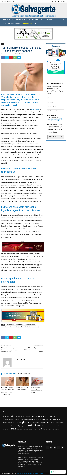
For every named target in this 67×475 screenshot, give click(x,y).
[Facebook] (52, 1)
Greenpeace (35, 422)
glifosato (26, 422)
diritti (54, 419)
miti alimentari (6, 426)
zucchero (57, 429)
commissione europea (29, 419)
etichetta (5, 422)
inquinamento (45, 422)
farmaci (10, 422)
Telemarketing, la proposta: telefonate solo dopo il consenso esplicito (33, 349)
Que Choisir (35, 109)
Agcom (4, 416)
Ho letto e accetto (55, 119)
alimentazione (17, 416)
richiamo (54, 426)
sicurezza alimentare (28, 429)
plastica (44, 426)
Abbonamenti (21, 20)
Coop (37, 419)
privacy (48, 426)
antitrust (42, 416)
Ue (53, 429)
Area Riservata (27, 24)
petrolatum (35, 326)
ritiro (59, 426)
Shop (11, 20)
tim (50, 429)
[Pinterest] (11, 57)
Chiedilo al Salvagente (11, 24)
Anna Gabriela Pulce (8, 53)
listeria (52, 422)
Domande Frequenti (39, 473)
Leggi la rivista (46, 20)
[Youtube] (64, 1)
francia (15, 422)
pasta (23, 426)
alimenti (28, 416)
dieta (50, 419)
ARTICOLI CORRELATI (9, 374)
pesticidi (31, 425)
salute (13, 429)
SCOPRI (55, 72)
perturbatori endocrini (25, 326)
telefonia (42, 429)
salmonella (5, 429)
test (47, 429)
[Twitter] (61, 1)
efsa (58, 419)
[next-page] (5, 398)
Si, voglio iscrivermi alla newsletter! (55, 137)
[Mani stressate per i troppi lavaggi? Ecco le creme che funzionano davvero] (37, 381)
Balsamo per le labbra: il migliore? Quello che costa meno (22, 389)
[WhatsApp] (15, 57)
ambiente (34, 416)
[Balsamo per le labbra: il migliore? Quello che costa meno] (22, 381)
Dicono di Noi (34, 20)
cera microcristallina (30, 324)
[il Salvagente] (33, 10)
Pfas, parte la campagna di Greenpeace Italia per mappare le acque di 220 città (10, 349)
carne (22, 419)
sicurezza (19, 429)
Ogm (19, 426)
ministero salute (59, 422)
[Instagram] (55, 1)
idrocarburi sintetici (6, 326)
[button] (63, 20)
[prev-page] (2, 398)
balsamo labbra (10, 324)
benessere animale (8, 419)
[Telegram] (58, 1)
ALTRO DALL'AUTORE (24, 374)
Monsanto (14, 426)
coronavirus (44, 419)
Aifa (8, 416)
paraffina (15, 326)
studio (35, 429)
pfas (39, 426)
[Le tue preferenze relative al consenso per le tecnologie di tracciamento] (58, 472)
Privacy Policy (19, 473)
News (4, 20)
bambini (51, 416)
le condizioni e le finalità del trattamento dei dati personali (55, 119)
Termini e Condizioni (28, 473)
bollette (16, 419)
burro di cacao (19, 324)
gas (20, 422)
